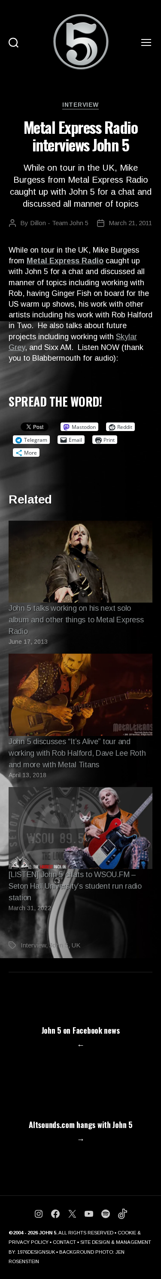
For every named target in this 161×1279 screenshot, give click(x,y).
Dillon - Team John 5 (59, 222)
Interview (80, 104)
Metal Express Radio (65, 260)
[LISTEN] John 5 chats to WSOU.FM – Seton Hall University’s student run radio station (75, 886)
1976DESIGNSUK (36, 1252)
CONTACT (64, 1242)
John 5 (58, 945)
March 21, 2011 (130, 222)
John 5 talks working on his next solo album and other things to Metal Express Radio (76, 620)
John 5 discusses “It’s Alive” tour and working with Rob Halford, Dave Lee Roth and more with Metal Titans (77, 753)
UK (76, 945)
